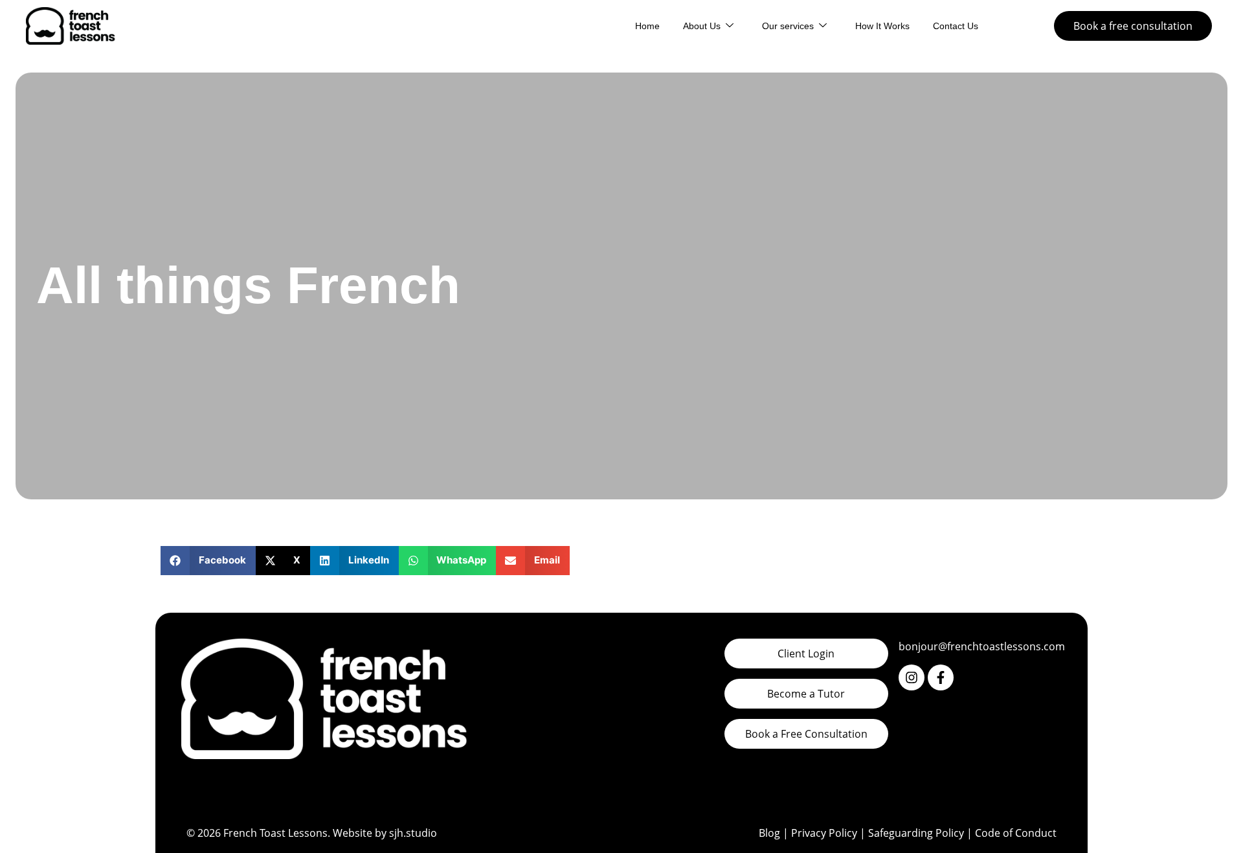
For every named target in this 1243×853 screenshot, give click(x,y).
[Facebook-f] (941, 677)
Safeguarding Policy (916, 833)
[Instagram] (911, 677)
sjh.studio (413, 833)
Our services (788, 26)
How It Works (882, 26)
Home (647, 26)
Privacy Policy (824, 833)
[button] (208, 560)
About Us (702, 26)
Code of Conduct (1016, 833)
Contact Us (955, 26)
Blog (769, 833)
